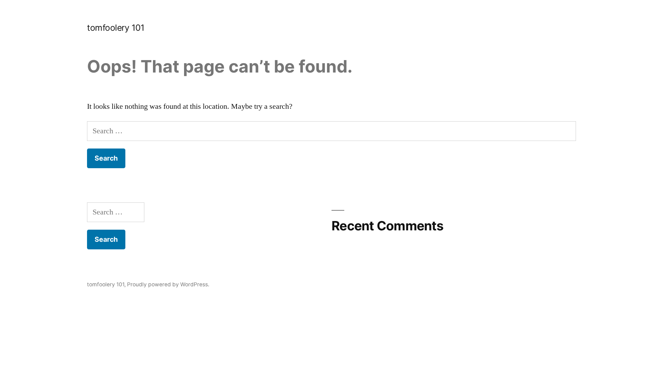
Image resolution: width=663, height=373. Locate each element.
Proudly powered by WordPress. (168, 284)
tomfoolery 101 (115, 27)
